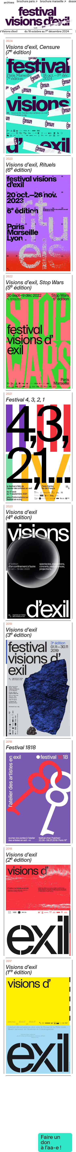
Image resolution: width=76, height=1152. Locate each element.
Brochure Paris (26, 1)
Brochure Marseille (51, 1)
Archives (9, 2)
